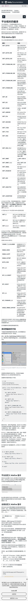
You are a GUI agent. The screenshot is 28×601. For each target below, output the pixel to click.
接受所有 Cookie (14, 598)
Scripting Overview (5, 12)
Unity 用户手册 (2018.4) (6, 10)
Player (22, 537)
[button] (5, 577)
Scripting (16, 10)
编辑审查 (20, 564)
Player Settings (10, 479)
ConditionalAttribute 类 (6, 435)
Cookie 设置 (14, 590)
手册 (3, 6)
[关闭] (27, 579)
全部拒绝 (14, 594)
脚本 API (7, 6)
